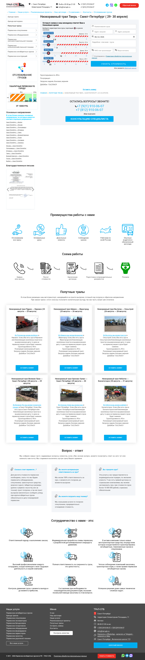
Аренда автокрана (15, 21)
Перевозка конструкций (17, 56)
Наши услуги (23, 12)
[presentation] (8, 190)
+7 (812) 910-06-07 (87, 7)
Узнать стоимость (113, 64)
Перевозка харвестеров (15, 633)
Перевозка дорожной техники (18, 638)
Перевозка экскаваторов (16, 621)
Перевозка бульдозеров (16, 623)
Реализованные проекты (41, 12)
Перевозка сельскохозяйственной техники (21, 46)
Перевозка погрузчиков (16, 626)
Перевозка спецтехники (17, 30)
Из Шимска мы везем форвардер (70, 335)
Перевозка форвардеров (16, 631)
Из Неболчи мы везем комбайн (114, 405)
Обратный (129, 5)
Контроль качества (61, 633)
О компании (74, 12)
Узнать (106, 656)
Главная (12, 12)
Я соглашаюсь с (100, 56)
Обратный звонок (116, 645)
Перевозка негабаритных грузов (21, 52)
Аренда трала (13, 17)
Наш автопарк (60, 12)
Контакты (87, 12)
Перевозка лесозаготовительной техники (20, 40)
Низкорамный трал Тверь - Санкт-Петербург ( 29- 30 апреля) (84, 16)
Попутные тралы (56, 93)
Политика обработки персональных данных (70, 656)
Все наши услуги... (17, 643)
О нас (52, 613)
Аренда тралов (12, 616)
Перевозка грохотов (14, 636)
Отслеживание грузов (103, 12)
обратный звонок (130, 68)
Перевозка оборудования (18, 35)
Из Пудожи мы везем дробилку (26, 335)
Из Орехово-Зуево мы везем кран (70, 405)
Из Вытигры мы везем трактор (114, 335)
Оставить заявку (56, 626)
